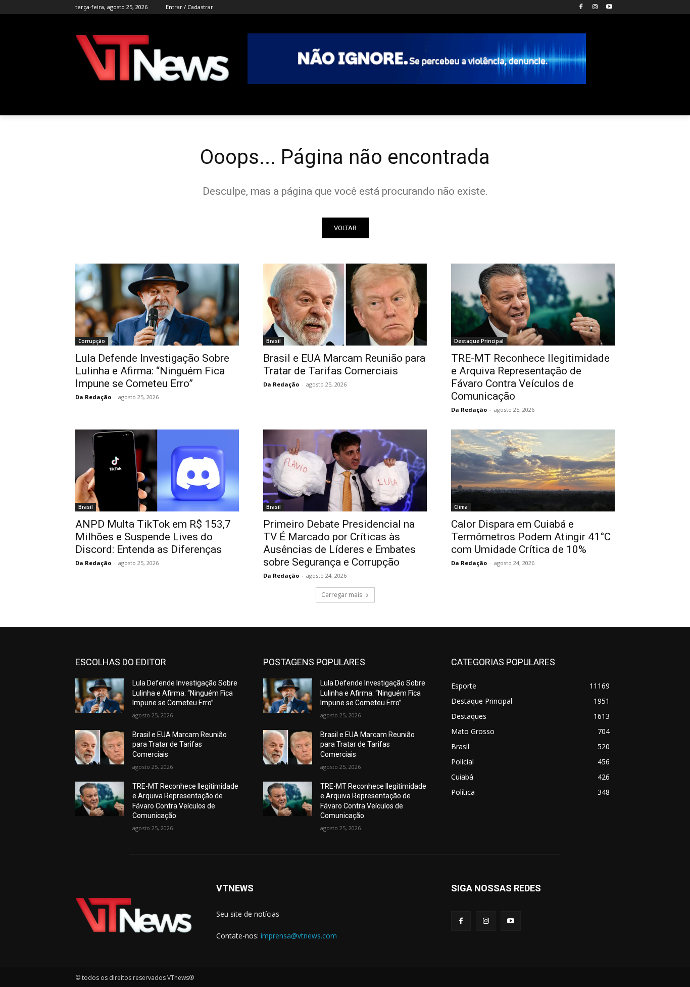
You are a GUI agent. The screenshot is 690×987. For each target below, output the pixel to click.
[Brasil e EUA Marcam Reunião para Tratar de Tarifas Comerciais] (345, 305)
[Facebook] (581, 7)
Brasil (273, 341)
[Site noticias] (152, 59)
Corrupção (91, 341)
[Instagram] (595, 7)
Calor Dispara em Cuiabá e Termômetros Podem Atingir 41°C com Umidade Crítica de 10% (531, 536)
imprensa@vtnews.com (299, 935)
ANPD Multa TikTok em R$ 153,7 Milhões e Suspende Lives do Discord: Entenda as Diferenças (153, 536)
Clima (461, 506)
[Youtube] (609, 7)
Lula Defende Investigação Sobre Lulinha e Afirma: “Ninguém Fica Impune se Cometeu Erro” (152, 371)
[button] (602, 103)
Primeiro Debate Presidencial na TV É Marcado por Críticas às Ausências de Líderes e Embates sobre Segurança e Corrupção (339, 543)
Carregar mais (341, 594)
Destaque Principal (479, 341)
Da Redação (93, 397)
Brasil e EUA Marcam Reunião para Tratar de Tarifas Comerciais (344, 364)
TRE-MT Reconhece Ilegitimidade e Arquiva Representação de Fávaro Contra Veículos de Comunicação (530, 377)
